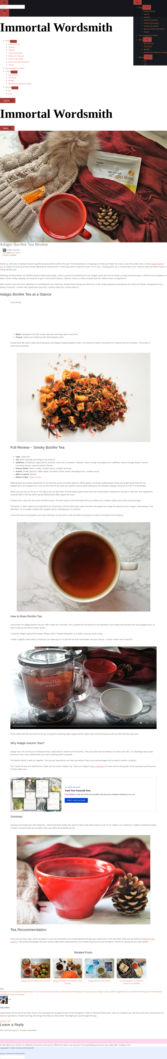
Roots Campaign (97, 766)
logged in (15, 1030)
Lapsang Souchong (93, 991)
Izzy (10, 93)
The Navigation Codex (14, 68)
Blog (7, 40)
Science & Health (15, 59)
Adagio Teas (6, 991)
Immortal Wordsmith (56, 27)
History (11, 50)
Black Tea (33, 991)
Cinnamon (43, 991)
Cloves (52, 991)
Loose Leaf (107, 991)
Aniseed (16, 991)
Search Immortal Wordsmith (12, 1053)
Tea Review (18, 994)
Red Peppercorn (144, 991)
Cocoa (59, 991)
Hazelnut (67, 991)
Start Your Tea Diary (76, 800)
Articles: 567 (5, 1021)
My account (13, 75)
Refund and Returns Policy (20, 83)
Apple (24, 991)
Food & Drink (14, 44)
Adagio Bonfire (35, 477)
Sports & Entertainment (18, 62)
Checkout (12, 77)
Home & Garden (15, 53)
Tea (10, 994)
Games (11, 47)
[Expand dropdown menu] (13, 41)
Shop (7, 71)
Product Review (128, 991)
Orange (117, 991)
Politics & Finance (16, 56)
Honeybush (78, 991)
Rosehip (156, 991)
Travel (11, 65)
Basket (11, 80)
